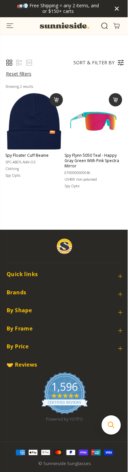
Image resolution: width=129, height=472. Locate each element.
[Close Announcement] (116, 8)
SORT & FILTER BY (93, 62)
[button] (11, 26)
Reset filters (18, 74)
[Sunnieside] (64, 26)
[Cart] (116, 26)
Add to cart (56, 99)
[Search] (104, 26)
